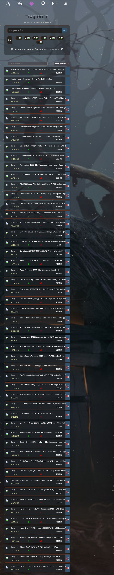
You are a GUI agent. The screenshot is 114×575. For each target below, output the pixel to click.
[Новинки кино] (20, 3)
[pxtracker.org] (39, 42)
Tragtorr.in (37, 16)
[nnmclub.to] (27, 38)
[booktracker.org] (52, 38)
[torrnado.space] (60, 38)
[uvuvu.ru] (43, 38)
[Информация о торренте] (6, 71)
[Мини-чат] (8, 3)
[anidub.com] (35, 38)
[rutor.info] (18, 38)
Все (9, 40)
